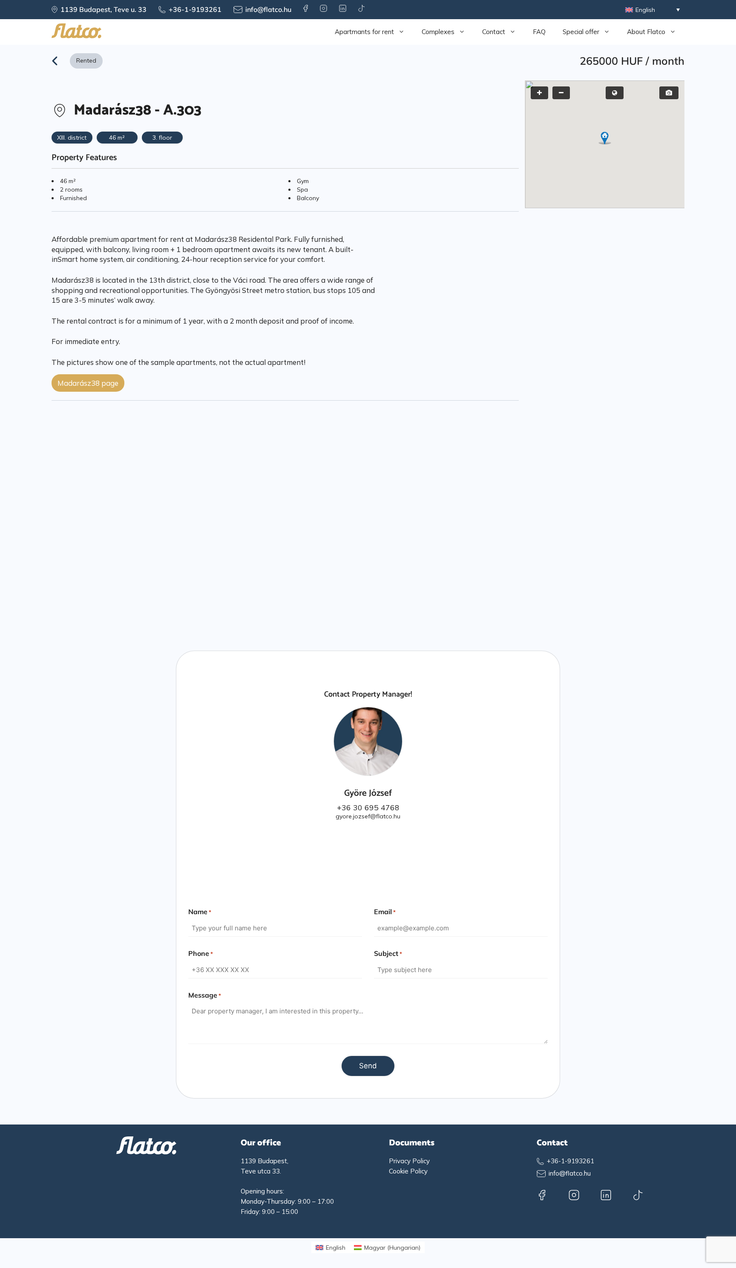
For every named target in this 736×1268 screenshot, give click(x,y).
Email (385, 911)
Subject (388, 953)
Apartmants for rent (364, 32)
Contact (493, 32)
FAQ (539, 32)
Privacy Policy (409, 1161)
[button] (604, 137)
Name (199, 911)
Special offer (581, 32)
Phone (200, 953)
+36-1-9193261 (195, 9)
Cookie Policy (408, 1171)
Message (204, 995)
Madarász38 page (88, 383)
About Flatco (646, 32)
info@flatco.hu (268, 9)
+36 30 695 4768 (368, 807)
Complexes (438, 32)
